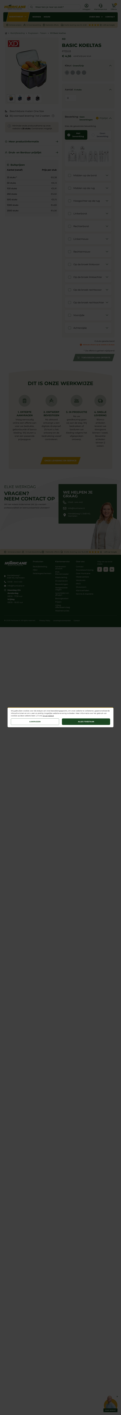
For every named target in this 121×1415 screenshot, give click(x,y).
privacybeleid (48, 716)
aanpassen (35, 722)
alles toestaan (86, 722)
